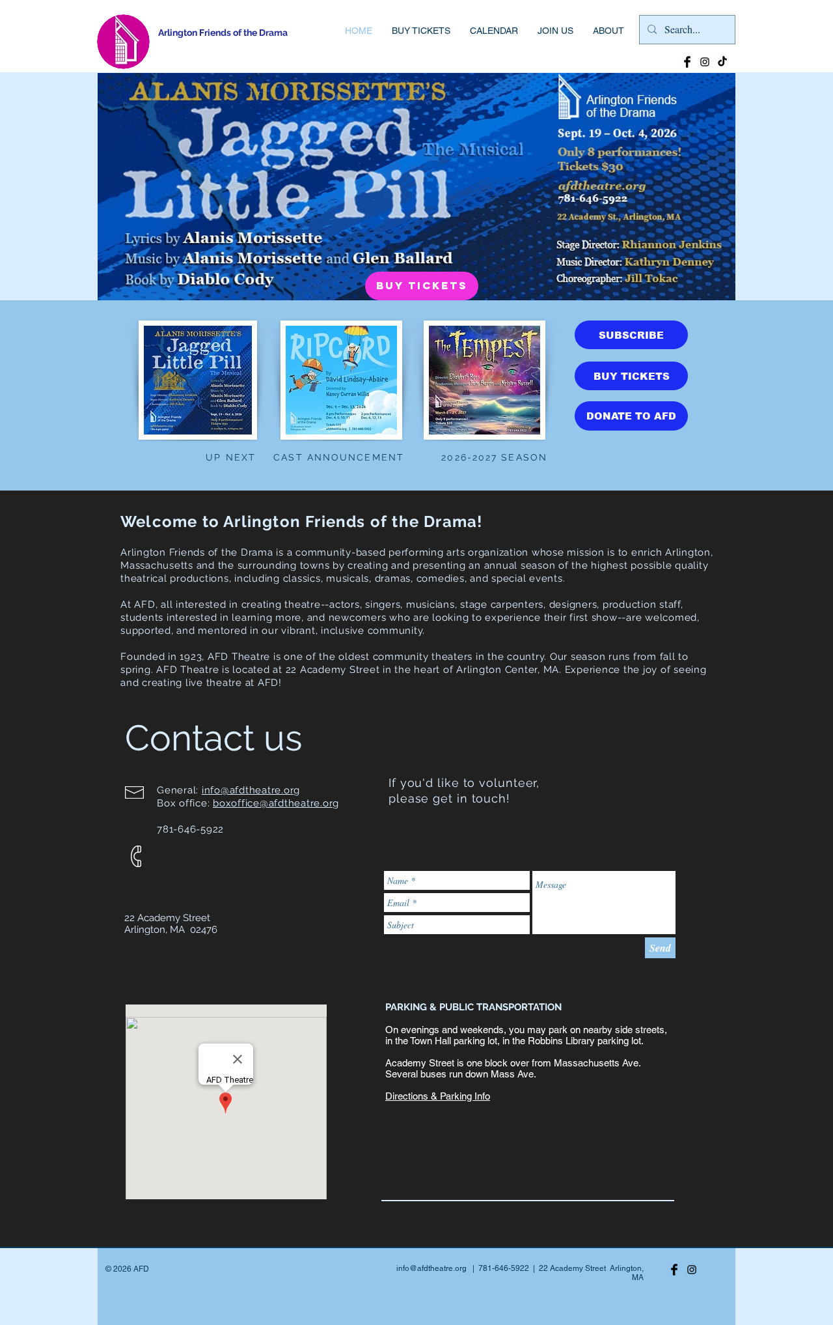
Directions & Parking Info (437, 1096)
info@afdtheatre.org (251, 790)
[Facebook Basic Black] (687, 62)
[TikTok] (722, 62)
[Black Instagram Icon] (705, 62)
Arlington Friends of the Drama (223, 32)
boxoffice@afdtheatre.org (276, 803)
